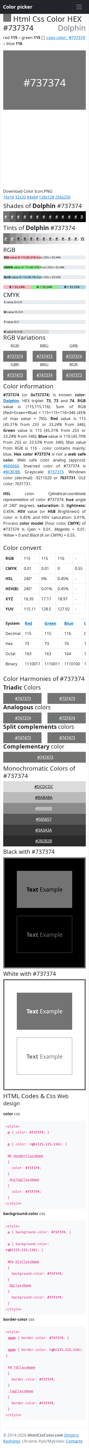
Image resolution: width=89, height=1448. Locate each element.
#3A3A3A (43, 830)
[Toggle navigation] (79, 7)
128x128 (46, 197)
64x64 (32, 197)
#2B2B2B (43, 841)
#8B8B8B (43, 808)
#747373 (74, 375)
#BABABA (43, 797)
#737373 (56, 472)
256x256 (62, 197)
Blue (68, 623)
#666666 (11, 466)
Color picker (17, 6)
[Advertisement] (44, 149)
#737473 (44, 356)
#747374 (44, 375)
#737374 (15, 356)
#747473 (23, 737)
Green (50, 623)
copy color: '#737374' (66, 37)
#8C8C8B (11, 472)
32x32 (20, 197)
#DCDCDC (43, 786)
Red (28, 623)
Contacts (74, 1441)
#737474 (67, 718)
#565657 (44, 819)
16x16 (8, 197)
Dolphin (11, 400)
